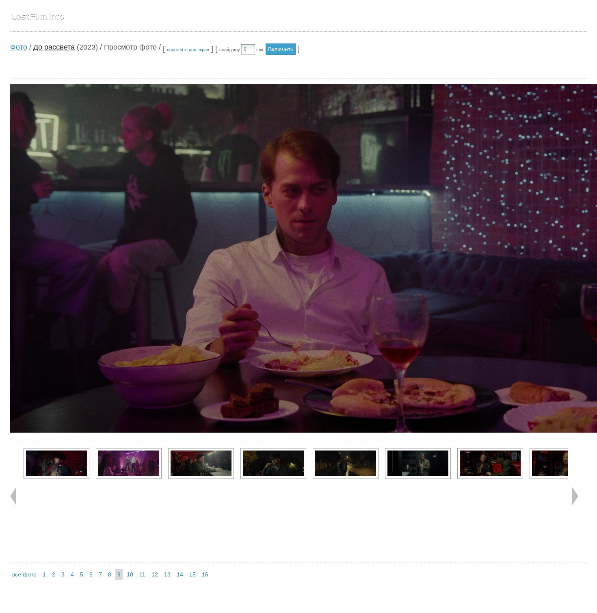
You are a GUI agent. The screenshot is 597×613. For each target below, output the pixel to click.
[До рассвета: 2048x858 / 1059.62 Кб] (128, 463)
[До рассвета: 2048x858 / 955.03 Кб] (201, 463)
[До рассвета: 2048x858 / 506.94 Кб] (273, 463)
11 (142, 574)
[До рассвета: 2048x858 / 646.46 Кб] (345, 463)
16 (205, 574)
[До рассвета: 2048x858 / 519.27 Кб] (490, 463)
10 (130, 574)
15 (192, 574)
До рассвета (54, 47)
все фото (24, 574)
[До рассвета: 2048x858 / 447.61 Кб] (562, 463)
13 (167, 574)
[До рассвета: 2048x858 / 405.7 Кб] (56, 463)
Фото (18, 47)
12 (154, 574)
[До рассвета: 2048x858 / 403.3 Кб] (417, 463)
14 (180, 574)
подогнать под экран (188, 49)
